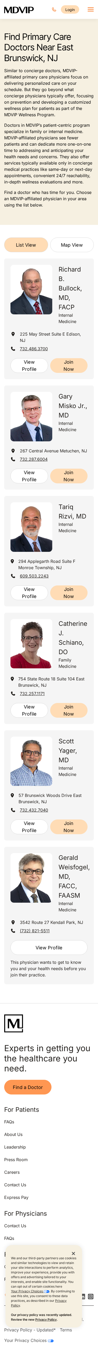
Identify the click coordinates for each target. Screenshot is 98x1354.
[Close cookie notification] (73, 1253)
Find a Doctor (28, 1087)
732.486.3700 (34, 348)
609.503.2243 (34, 576)
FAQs (9, 1121)
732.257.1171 (32, 693)
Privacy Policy (46, 1319)
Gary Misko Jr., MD (73, 406)
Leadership (15, 1147)
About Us (13, 1134)
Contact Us (15, 1184)
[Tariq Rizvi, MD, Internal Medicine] (31, 527)
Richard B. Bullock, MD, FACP (70, 288)
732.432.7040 (34, 810)
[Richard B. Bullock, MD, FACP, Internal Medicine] (31, 289)
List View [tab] (26, 245)
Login (70, 9)
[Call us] (54, 9)
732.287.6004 (34, 459)
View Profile (29, 365)
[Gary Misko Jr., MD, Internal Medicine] (31, 416)
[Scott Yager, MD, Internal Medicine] (31, 761)
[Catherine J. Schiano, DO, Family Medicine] (31, 644)
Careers (12, 1172)
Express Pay (16, 1197)
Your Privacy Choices (27, 1291)
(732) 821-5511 (35, 930)
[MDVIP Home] (19, 9)
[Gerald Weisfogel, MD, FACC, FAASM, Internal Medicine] (31, 878)
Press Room (16, 1159)
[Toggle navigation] (91, 9)
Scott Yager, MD (68, 750)
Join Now (69, 365)
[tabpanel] (49, 621)
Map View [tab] (72, 245)
